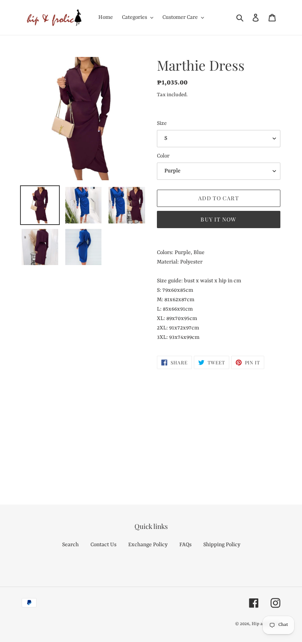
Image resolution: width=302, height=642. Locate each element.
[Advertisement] (151, 428)
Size (162, 123)
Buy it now (218, 219)
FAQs (185, 544)
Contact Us (103, 544)
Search (70, 544)
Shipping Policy (221, 544)
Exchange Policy (148, 544)
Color (163, 156)
